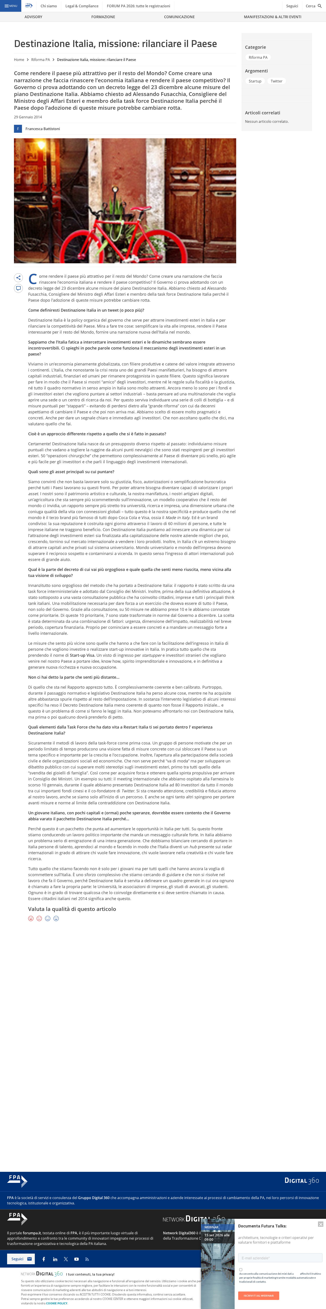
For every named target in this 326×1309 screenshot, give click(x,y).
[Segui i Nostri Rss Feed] (87, 1259)
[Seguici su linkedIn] (55, 1259)
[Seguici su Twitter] (66, 1259)
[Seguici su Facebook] (43, 1259)
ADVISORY (33, 16)
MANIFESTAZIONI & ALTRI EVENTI (272, 16)
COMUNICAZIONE (179, 16)
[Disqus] (163, 989)
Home (19, 59)
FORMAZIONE (103, 16)
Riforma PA (40, 59)
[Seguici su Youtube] (76, 1259)
